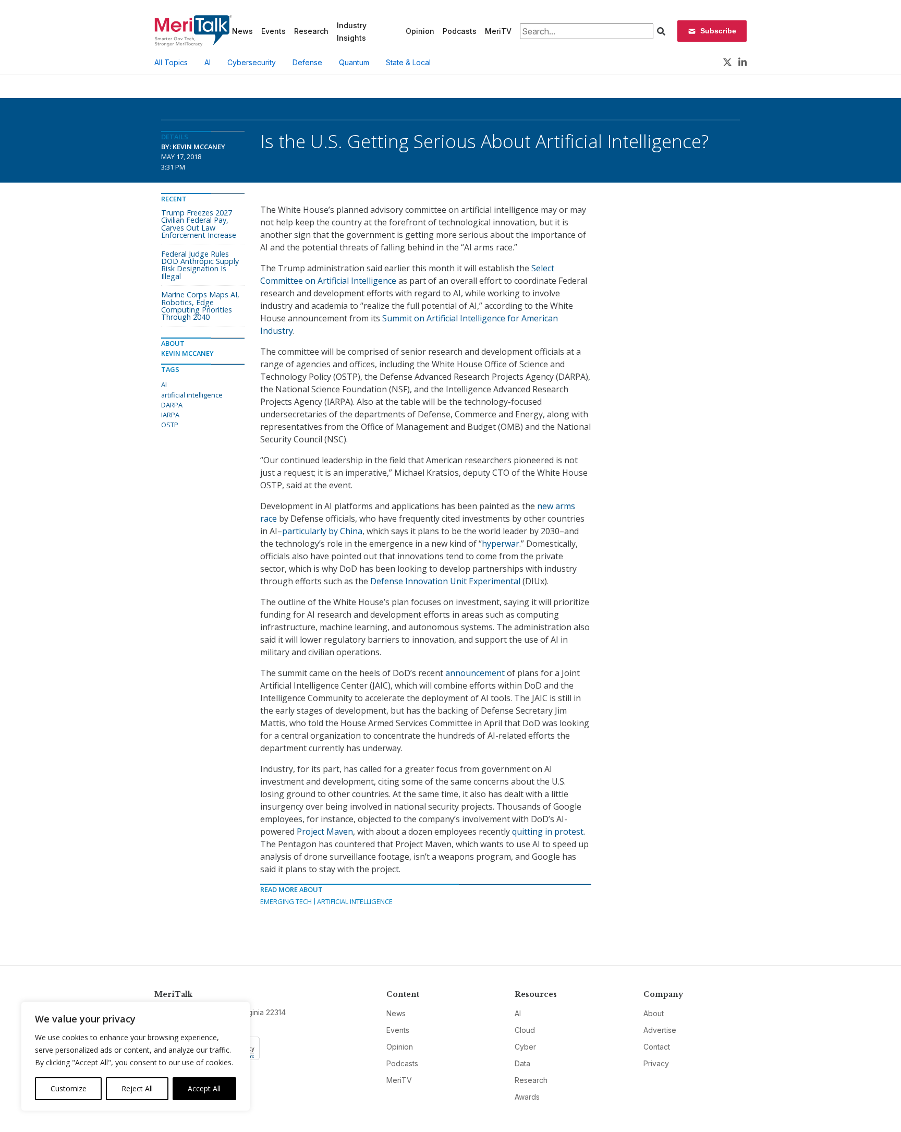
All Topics (171, 62)
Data (522, 1063)
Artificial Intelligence (355, 901)
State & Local (408, 62)
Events (273, 31)
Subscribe (718, 31)
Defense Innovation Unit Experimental (445, 581)
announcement (475, 673)
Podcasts (460, 31)
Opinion (420, 31)
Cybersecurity (251, 62)
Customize (69, 1088)
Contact (656, 1046)
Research (311, 31)
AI (207, 62)
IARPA (170, 414)
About (653, 1013)
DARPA (171, 405)
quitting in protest (547, 831)
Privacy (656, 1063)
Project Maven (325, 831)
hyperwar (500, 543)
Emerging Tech (286, 901)
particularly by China (322, 531)
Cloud (525, 1030)
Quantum (354, 62)
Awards (527, 1096)
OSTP (169, 424)
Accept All (204, 1088)
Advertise (659, 1030)
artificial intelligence (192, 395)
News (242, 31)
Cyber (525, 1046)
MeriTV (498, 31)
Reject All (137, 1088)
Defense (307, 62)
